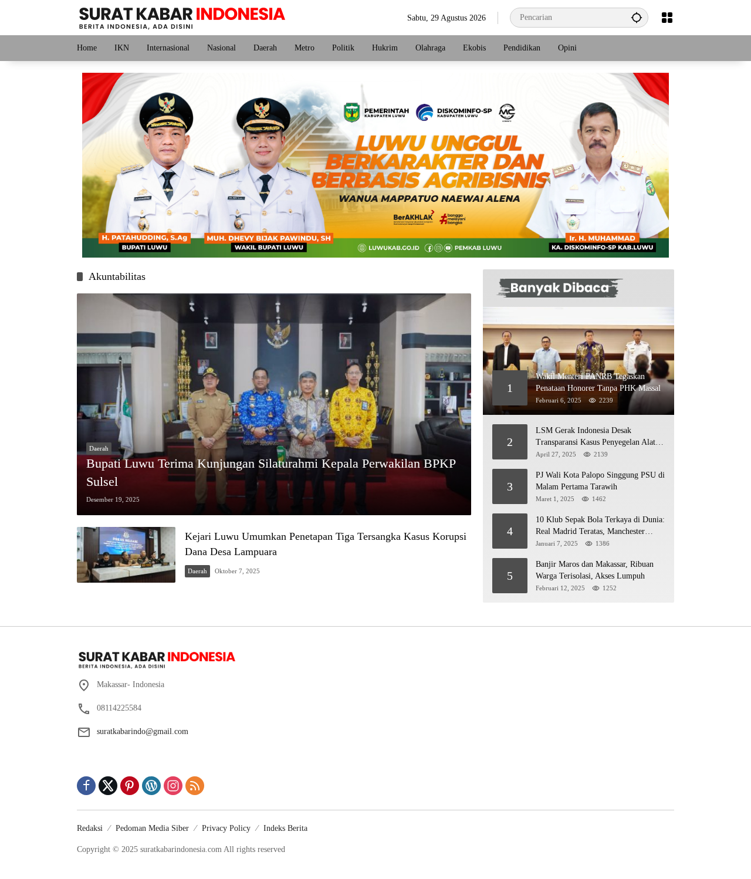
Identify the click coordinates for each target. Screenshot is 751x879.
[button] (636, 17)
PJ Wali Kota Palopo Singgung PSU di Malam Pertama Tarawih (600, 481)
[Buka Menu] (667, 18)
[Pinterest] (129, 785)
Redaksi (90, 828)
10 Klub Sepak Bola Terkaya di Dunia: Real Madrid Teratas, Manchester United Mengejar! (600, 526)
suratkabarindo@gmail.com (142, 731)
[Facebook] (86, 785)
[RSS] (194, 785)
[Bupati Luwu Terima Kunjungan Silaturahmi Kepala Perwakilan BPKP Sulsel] (274, 404)
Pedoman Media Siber (152, 828)
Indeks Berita (285, 828)
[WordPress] (151, 785)
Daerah (99, 448)
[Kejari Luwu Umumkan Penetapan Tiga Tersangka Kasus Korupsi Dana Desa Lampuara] (126, 555)
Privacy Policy (226, 828)
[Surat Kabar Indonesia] (181, 16)
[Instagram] (173, 785)
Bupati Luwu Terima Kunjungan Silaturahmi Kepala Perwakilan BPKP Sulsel (270, 472)
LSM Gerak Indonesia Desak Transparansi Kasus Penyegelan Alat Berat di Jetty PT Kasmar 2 (595, 437)
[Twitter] (108, 785)
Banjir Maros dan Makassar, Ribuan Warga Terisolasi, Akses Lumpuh (595, 570)
